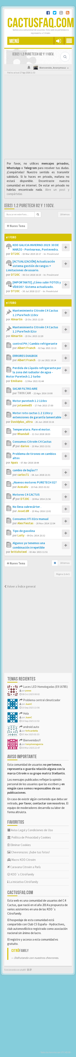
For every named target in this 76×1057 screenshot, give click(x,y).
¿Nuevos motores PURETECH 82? (35, 482)
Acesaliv (22, 487)
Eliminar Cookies (20, 845)
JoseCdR (23, 511)
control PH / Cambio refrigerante (35, 344)
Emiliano (16, 381)
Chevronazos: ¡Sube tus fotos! (30, 852)
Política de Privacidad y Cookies (31, 837)
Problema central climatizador (41, 700)
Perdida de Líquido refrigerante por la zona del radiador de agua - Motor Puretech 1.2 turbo (33, 372)
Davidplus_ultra (22, 422)
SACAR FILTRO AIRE (25, 389)
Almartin (16, 319)
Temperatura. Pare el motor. (32, 429)
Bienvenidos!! (31, 740)
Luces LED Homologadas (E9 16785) (45, 687)
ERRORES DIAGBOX (25, 356)
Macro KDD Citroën (23, 860)
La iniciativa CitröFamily (23, 882)
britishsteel (19, 552)
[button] (58, 41)
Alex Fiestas (25, 523)
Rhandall (23, 434)
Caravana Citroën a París (25, 867)
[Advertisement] (38, 118)
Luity (20, 535)
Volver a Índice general (20, 586)
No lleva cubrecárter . (27, 507)
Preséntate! (53, 253)
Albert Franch (26, 348)
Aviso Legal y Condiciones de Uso (31, 830)
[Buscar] (37, 214)
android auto (30, 727)
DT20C (15, 254)
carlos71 (23, 475)
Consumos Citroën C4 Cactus (32, 441)
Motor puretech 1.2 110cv (30, 401)
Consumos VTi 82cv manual (30, 519)
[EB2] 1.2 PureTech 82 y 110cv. (29, 206)
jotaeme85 (24, 405)
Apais (14, 462)
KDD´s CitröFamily (22, 874)
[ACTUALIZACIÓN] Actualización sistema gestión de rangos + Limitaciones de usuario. (30, 265)
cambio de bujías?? (25, 470)
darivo (24, 446)
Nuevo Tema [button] (17, 226)
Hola (25, 713)
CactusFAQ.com (40, 23)
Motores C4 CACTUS (26, 494)
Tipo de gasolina (24, 531)
